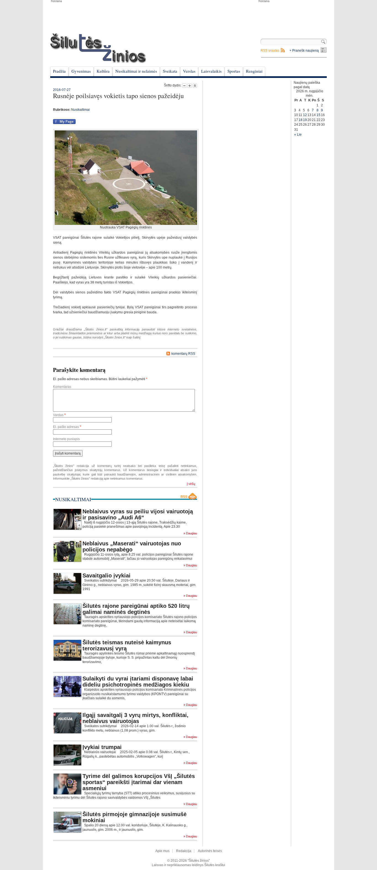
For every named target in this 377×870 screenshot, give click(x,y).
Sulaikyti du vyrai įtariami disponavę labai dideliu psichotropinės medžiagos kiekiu (138, 682)
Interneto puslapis (66, 439)
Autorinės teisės (210, 851)
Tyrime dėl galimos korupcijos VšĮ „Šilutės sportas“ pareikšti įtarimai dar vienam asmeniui (139, 782)
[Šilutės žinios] (98, 48)
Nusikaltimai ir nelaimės (136, 71)
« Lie (298, 134)
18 (300, 120)
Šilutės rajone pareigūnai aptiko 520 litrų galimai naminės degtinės (136, 609)
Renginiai (254, 71)
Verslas (189, 71)
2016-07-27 (62, 90)
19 (305, 120)
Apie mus (162, 851)
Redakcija (183, 851)
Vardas (59, 415)
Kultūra (103, 71)
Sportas (233, 71)
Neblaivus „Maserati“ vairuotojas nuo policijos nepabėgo (132, 546)
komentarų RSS (183, 354)
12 (305, 115)
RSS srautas (270, 50)
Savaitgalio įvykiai (107, 575)
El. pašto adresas (67, 427)
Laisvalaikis (211, 71)
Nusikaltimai (80, 110)
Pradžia (59, 71)
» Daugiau (190, 533)
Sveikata (170, 71)
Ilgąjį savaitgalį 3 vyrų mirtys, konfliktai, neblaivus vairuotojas (136, 718)
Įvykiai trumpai (102, 747)
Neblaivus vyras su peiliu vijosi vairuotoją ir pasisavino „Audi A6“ (138, 514)
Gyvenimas (81, 71)
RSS (183, 497)
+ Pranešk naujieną (304, 50)
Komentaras (62, 387)
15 (318, 115)
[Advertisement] (292, 16)
